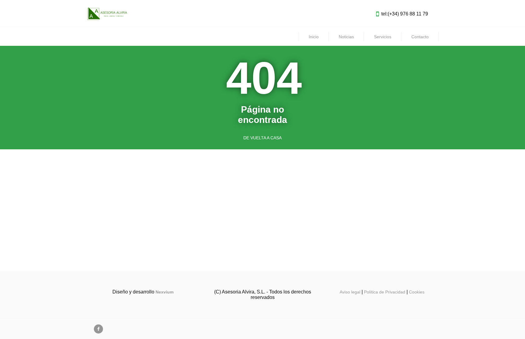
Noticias (346, 36)
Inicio (314, 36)
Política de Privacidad (384, 292)
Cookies (416, 292)
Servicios (382, 36)
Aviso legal (350, 292)
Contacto (420, 36)
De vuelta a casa (262, 137)
